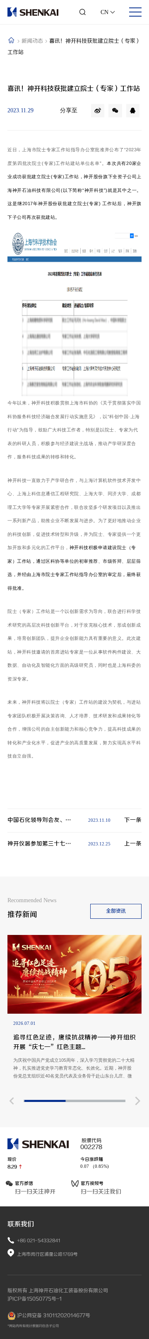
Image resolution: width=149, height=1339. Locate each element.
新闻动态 (33, 41)
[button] (11, 1101)
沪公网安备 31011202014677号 (53, 1315)
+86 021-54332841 (38, 1240)
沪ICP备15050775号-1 (34, 1299)
